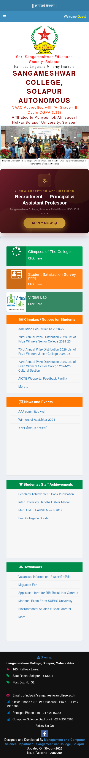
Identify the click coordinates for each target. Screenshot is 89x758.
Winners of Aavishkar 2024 (36, 419)
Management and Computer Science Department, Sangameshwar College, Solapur (45, 741)
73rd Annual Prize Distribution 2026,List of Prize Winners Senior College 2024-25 (47, 339)
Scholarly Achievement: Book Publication (46, 494)
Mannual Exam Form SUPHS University (45, 600)
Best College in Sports (33, 518)
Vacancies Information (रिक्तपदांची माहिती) (44, 576)
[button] (4, 16)
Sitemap (46, 657)
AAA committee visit (31, 411)
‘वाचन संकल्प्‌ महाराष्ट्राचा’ (32, 427)
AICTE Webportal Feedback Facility (42, 378)
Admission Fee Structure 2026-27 (41, 329)
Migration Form (28, 584)
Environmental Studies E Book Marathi (44, 609)
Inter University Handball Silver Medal (44, 502)
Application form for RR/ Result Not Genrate (48, 592)
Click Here (35, 258)
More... (23, 386)
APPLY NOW (43, 222)
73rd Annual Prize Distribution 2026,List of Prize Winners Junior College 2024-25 (47, 351)
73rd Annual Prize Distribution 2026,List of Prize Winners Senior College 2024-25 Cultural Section (47, 365)
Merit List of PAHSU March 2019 (40, 510)
